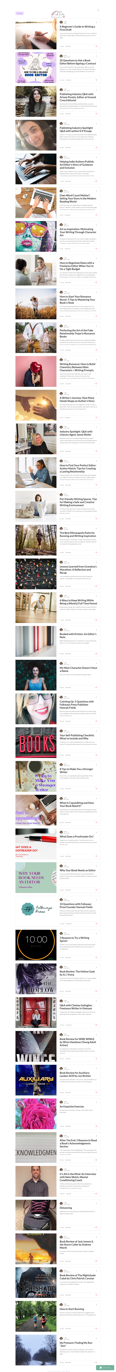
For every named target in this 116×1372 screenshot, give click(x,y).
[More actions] (97, 22)
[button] (98, 10)
